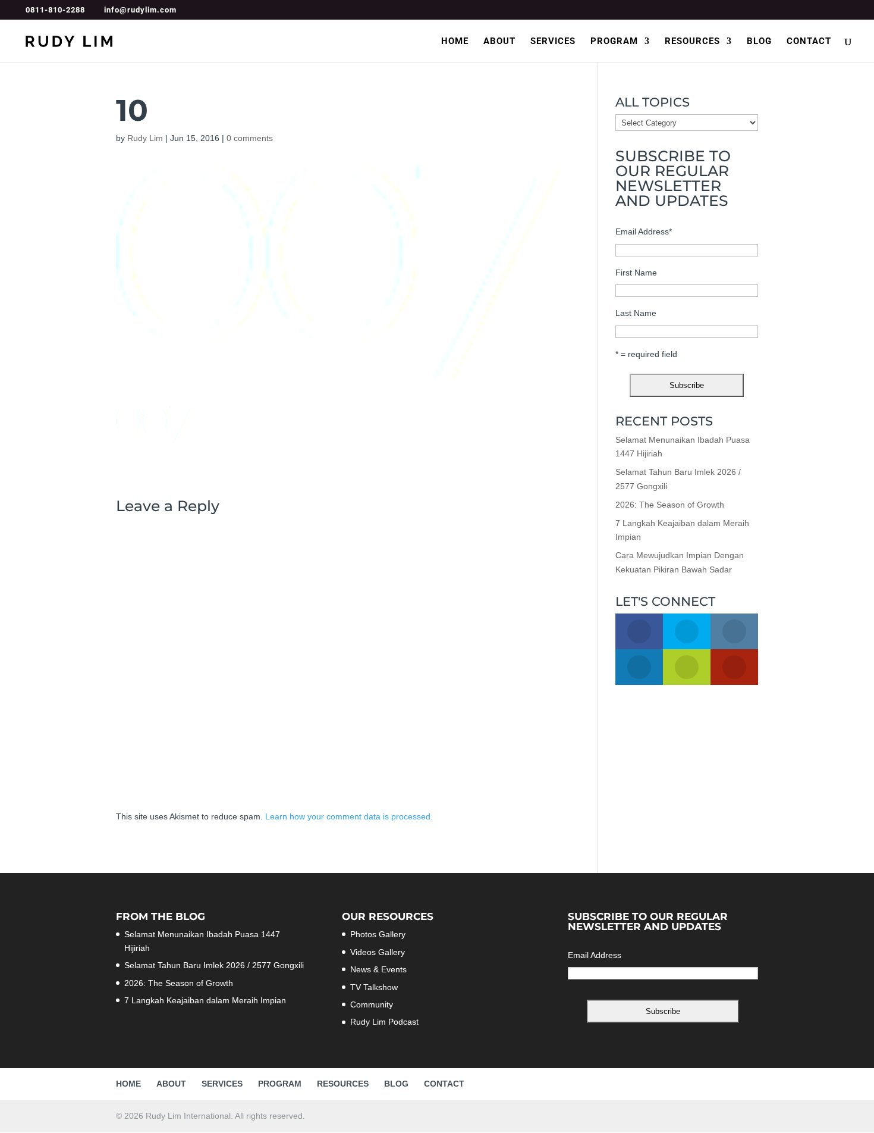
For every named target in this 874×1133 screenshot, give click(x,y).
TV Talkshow (374, 987)
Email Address (643, 231)
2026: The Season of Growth (669, 504)
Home (455, 41)
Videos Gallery (377, 952)
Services (553, 41)
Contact (809, 41)
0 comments (250, 138)
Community (371, 1004)
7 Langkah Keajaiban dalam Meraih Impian (205, 1000)
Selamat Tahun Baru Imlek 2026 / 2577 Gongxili (214, 965)
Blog (759, 41)
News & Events (378, 969)
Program (614, 41)
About (499, 41)
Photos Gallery (377, 934)
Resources (692, 41)
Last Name (635, 313)
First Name (636, 272)
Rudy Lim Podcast (384, 1021)
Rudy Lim (145, 138)
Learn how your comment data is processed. (349, 816)
